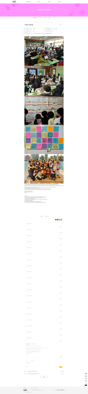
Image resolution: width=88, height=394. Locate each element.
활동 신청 (49, 1)
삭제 (61, 226)
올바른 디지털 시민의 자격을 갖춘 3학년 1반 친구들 (33, 373)
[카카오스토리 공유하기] (56, 219)
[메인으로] (14, 2)
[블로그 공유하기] (59, 219)
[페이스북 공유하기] (57, 219)
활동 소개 (39, 1)
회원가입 (74, 1)
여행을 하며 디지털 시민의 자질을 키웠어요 (32, 371)
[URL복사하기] (61, 219)
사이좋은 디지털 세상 (28, 1)
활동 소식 (59, 1)
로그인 (71, 1)
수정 (60, 226)
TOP (85, 385)
